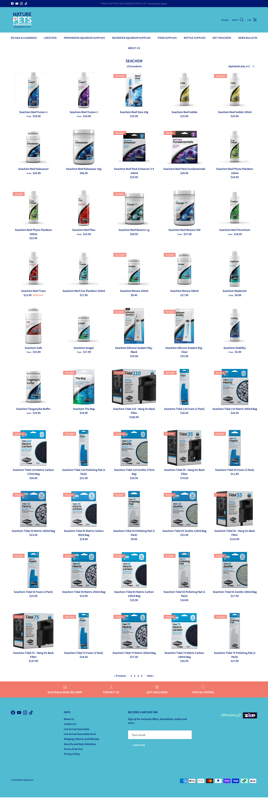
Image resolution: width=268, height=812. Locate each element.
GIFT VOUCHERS (222, 37)
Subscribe (139, 745)
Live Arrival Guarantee (76, 729)
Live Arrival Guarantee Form (80, 734)
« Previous (120, 675)
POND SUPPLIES (167, 37)
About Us (69, 719)
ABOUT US (134, 47)
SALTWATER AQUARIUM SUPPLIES (131, 37)
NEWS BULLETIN (247, 37)
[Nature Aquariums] (22, 20)
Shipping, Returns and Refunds (81, 739)
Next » (150, 675)
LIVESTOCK (50, 37)
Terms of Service (73, 749)
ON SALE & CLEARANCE (24, 37)
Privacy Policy (72, 754)
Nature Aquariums (25, 779)
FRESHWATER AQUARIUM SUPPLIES (84, 37)
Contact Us (70, 724)
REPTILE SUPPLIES (194, 37)
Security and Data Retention (80, 744)
